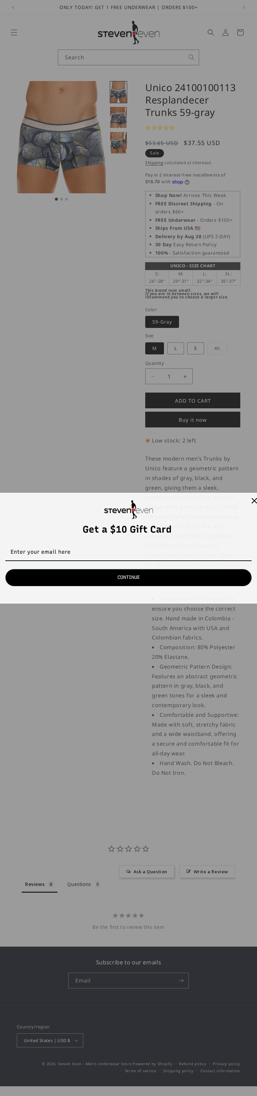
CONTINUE (128, 577)
